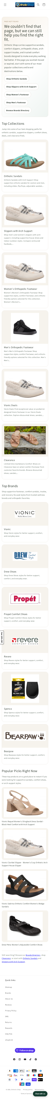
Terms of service (26, 1093)
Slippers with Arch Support (13, 961)
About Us (9, 999)
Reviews (8, 1005)
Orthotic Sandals (30, 958)
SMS (6, 1016)
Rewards (8, 1028)
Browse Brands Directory (17, 110)
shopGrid (9, 1040)
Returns (8, 1022)
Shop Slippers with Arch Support (21, 86)
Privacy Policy (10, 1010)
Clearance (6, 958)
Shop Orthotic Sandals (16, 79)
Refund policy (39, 1089)
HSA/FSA (8, 1034)
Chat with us (40, 1094)
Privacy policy (28, 1089)
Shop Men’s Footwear (16, 102)
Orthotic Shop (16, 1089)
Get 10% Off (2, 637)
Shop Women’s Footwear (17, 94)
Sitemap (8, 987)
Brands (8, 993)
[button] (5, 5)
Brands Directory (33, 955)
